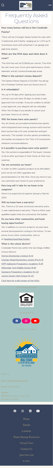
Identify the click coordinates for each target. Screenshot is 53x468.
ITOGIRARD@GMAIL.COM (17, 381)
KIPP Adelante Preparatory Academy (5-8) (22, 263)
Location (26, 431)
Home (26, 419)
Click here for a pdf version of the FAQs (20, 280)
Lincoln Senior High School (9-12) (17, 275)
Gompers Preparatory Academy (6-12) (20, 271)
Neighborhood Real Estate (17, 239)
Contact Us (26, 449)
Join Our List (26, 455)
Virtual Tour (26, 443)
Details (26, 425)
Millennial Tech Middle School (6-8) (18, 267)
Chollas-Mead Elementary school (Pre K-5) (22, 259)
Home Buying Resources (26, 437)
